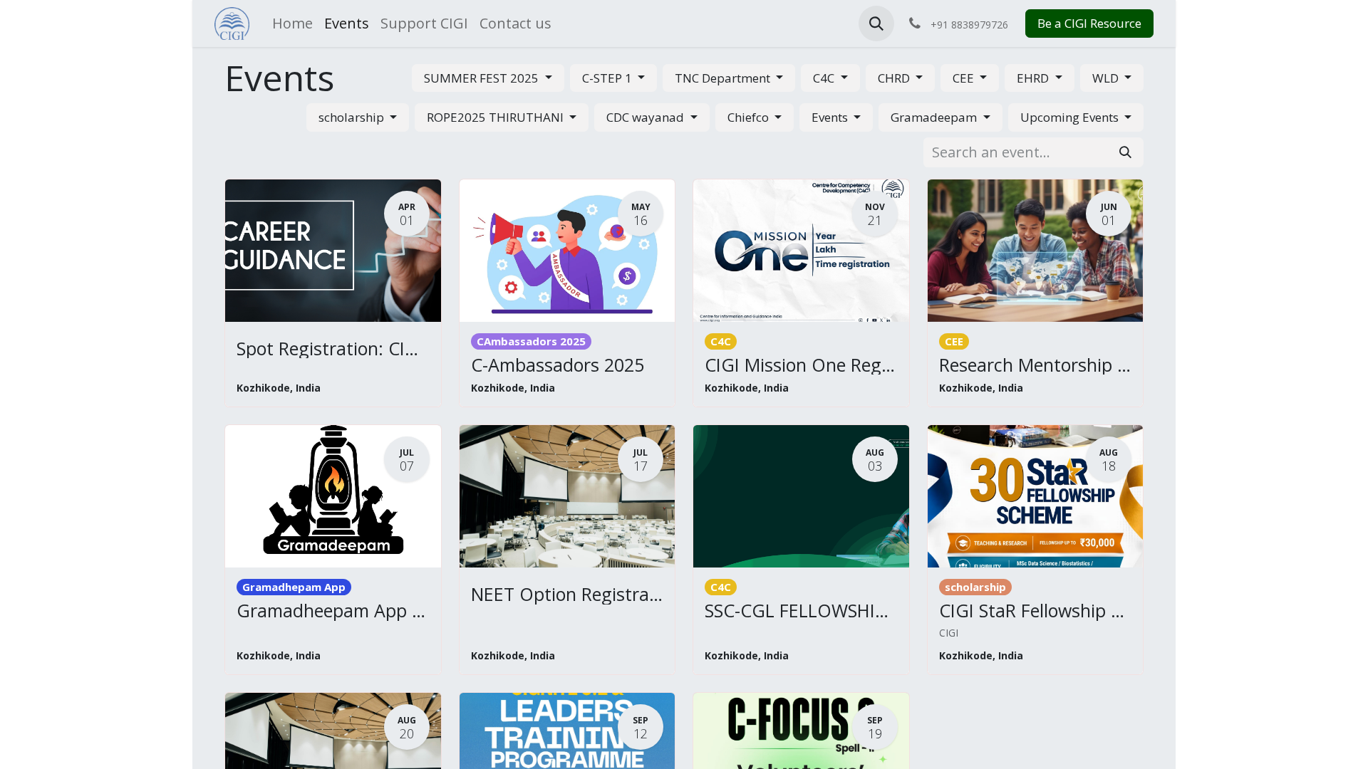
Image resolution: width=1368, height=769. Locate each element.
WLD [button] (1106, 78)
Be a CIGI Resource (1089, 23)
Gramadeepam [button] (935, 117)
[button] (876, 23)
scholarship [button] (352, 117)
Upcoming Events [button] (1070, 117)
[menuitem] (292, 23)
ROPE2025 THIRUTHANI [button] (496, 117)
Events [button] (831, 117)
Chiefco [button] (749, 117)
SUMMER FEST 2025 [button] (483, 78)
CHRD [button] (895, 78)
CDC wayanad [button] (646, 117)
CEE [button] (965, 78)
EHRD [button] (1034, 78)
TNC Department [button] (724, 78)
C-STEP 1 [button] (608, 78)
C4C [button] (825, 78)
